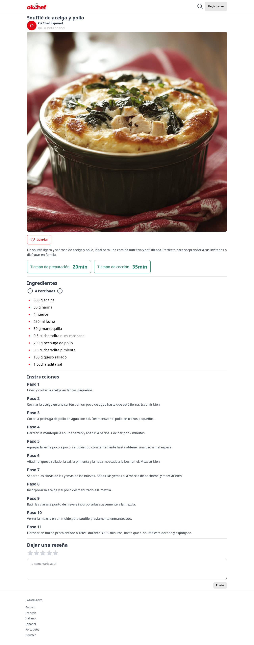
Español (30, 624)
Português (32, 629)
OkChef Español (50, 23)
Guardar (42, 239)
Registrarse (216, 6)
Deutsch (30, 635)
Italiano (30, 618)
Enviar (220, 585)
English (30, 607)
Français (31, 613)
